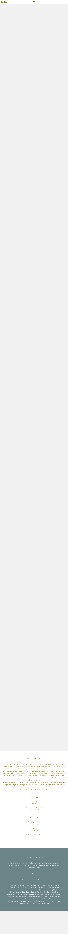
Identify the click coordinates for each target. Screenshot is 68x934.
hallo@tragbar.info (34, 810)
